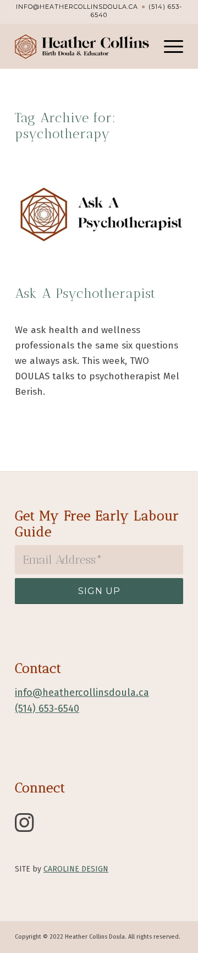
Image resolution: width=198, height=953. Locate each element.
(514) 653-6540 (47, 709)
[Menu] (168, 46)
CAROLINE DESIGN (75, 869)
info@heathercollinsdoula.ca (77, 6)
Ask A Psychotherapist (85, 293)
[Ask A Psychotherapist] (99, 214)
